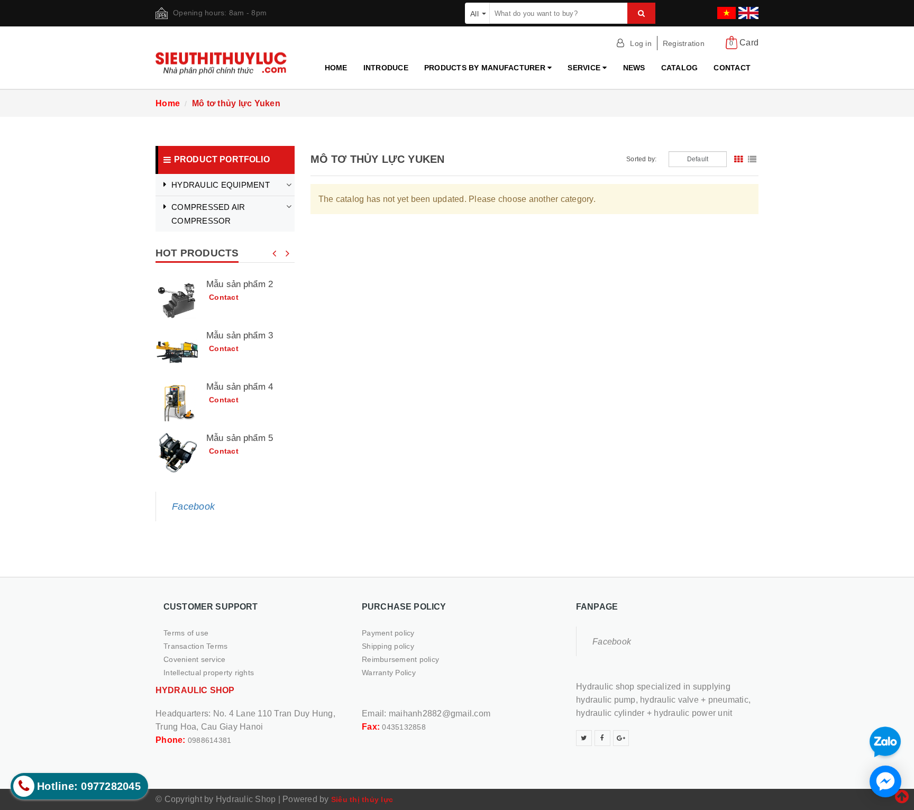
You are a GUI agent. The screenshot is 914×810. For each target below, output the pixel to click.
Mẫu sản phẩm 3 (239, 335)
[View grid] (738, 159)
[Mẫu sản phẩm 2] (177, 300)
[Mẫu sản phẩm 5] (177, 454)
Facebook (193, 506)
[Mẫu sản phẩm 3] (177, 351)
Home (336, 67)
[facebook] (602, 738)
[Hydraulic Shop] (225, 60)
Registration (684, 43)
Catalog (679, 67)
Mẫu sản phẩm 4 (239, 387)
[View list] (752, 159)
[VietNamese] (725, 9)
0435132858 (404, 727)
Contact (732, 67)
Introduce (385, 67)
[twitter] (584, 738)
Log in (641, 43)
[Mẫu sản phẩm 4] (177, 403)
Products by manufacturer (485, 67)
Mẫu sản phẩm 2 (239, 284)
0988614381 (210, 740)
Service (585, 67)
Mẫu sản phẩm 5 (239, 438)
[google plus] (621, 738)
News (634, 67)
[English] (747, 9)
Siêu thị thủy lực (362, 799)
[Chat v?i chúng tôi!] (885, 781)
